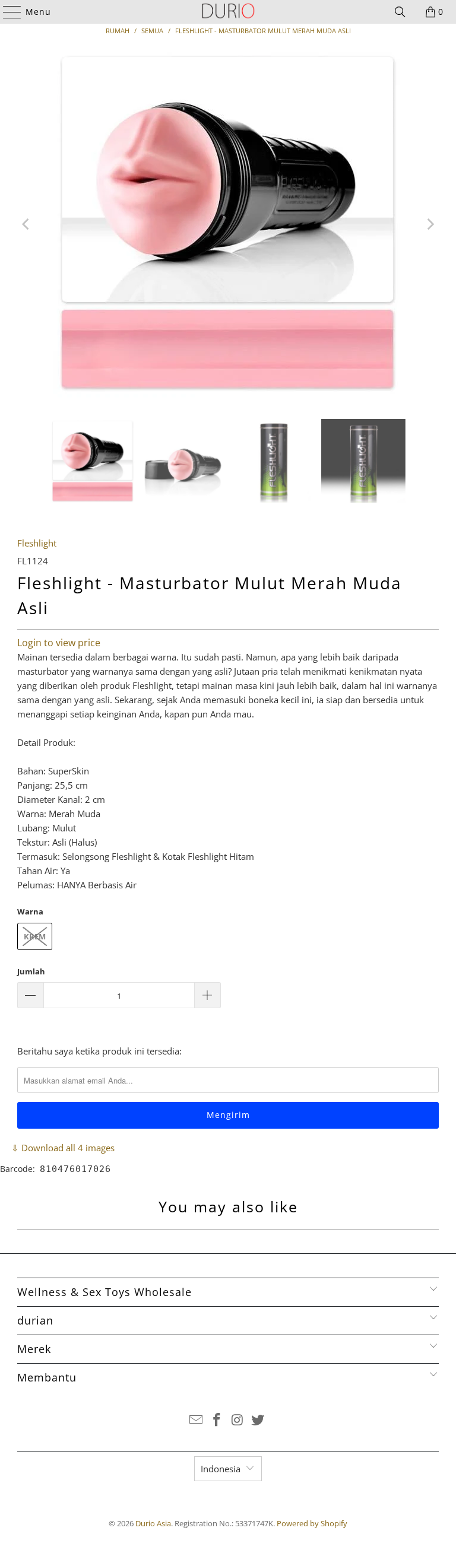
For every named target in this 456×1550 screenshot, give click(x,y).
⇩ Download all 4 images (63, 1148)
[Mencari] (400, 12)
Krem (35, 936)
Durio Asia (153, 1523)
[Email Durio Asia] (196, 1420)
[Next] (429, 224)
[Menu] (6, 12)
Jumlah (31, 971)
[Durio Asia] (228, 12)
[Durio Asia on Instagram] (238, 1420)
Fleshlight (36, 543)
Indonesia (220, 1469)
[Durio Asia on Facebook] (217, 1420)
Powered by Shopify (312, 1523)
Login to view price (58, 642)
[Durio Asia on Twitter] (258, 1420)
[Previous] (26, 224)
